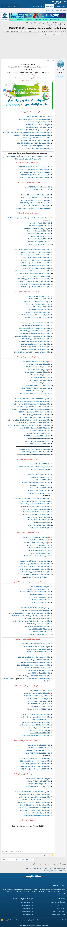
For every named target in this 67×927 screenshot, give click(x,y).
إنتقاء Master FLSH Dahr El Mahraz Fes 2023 (35, 592)
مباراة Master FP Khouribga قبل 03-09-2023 (35, 805)
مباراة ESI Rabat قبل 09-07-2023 (39, 525)
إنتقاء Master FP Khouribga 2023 (39, 784)
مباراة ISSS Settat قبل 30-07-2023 (38, 728)
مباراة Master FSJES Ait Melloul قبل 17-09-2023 (33, 279)
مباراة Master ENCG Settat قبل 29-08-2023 (35, 717)
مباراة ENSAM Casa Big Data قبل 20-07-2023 (34, 449)
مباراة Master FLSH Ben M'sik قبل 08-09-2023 (34, 423)
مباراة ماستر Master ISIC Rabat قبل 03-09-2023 (33, 143)
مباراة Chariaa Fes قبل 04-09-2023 (38, 624)
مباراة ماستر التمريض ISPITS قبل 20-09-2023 (34, 119)
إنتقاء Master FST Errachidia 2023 (38, 545)
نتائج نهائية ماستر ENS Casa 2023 (39, 364)
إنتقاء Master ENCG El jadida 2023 (38, 745)
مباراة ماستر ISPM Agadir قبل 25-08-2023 (35, 146)
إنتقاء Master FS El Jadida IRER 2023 (37, 753)
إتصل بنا (37, 920)
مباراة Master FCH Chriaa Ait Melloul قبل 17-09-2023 (32, 271)
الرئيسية (6, 920)
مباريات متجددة (43, 34)
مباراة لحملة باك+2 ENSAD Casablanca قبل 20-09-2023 (31, 404)
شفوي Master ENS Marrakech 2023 (38, 649)
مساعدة (12, 920)
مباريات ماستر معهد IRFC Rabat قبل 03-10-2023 (33, 130)
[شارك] (5, 61)
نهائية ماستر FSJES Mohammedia (36, 361)
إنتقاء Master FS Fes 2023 (41, 597)
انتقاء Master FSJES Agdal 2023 (39, 490)
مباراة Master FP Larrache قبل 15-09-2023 (35, 344)
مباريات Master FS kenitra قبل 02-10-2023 (35, 175)
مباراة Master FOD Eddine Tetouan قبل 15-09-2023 (32, 336)
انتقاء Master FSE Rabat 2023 (40, 488)
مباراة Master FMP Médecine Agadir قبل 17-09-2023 (32, 250)
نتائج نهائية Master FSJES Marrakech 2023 (35, 644)
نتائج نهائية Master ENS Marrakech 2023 (36, 646)
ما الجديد (41, 6)
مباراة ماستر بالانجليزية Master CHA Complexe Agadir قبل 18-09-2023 (26, 132)
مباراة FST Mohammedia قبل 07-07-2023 (36, 454)
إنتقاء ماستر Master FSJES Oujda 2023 (37, 187)
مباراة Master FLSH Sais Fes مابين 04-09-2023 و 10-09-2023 (29, 613)
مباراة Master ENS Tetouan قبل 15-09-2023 (35, 323)
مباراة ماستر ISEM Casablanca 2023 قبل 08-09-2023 (32, 135)
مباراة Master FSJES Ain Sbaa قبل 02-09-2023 (34, 412)
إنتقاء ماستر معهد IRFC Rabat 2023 (38, 116)
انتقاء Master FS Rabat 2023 (40, 480)
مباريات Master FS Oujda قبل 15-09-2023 (36, 206)
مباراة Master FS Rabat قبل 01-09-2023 (36, 512)
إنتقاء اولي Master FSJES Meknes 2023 (37, 556)
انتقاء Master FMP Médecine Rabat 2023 (36, 482)
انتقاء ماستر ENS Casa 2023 (41, 383)
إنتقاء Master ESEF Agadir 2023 (39, 226)
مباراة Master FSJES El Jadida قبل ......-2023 (35, 761)
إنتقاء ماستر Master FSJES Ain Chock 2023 (35, 388)
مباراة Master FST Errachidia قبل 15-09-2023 (35, 564)
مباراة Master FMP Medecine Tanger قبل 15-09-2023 (32, 352)
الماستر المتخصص (61, 34)
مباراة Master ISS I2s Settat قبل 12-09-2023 (35, 725)
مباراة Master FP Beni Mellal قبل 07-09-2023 (35, 810)
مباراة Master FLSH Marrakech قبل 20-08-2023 (34, 662)
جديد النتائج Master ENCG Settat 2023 (37, 696)
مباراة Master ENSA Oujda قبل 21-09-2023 (35, 200)
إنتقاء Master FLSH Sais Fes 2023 (38, 589)
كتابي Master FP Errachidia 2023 (37, 542)
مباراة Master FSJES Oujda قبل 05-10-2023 (35, 198)
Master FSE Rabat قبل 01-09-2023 (38, 517)
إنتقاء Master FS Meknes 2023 (40, 553)
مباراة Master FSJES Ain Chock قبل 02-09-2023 (33, 407)
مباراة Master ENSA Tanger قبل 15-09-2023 (35, 347)
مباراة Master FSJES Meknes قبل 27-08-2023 (34, 566)
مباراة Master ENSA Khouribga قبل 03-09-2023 (34, 808)
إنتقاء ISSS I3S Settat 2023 (41, 720)
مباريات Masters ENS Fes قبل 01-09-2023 (36, 610)
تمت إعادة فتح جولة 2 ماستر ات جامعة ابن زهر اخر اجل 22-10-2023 (28, 218)
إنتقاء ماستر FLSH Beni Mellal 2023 (38, 786)
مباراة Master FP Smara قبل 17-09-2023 (36, 257)
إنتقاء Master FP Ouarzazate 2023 (38, 231)
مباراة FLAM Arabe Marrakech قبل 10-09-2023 (34, 657)
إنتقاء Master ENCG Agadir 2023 (39, 223)
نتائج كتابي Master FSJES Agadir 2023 (37, 228)
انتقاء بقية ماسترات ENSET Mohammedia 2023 (34, 393)
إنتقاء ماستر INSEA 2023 (42, 522)
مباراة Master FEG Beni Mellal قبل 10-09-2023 (34, 794)
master (25, 31)
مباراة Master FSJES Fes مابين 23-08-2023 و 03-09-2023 (31, 616)
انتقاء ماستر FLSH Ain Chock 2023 (38, 375)
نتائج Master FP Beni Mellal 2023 (39, 781)
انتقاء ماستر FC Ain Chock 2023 (39, 380)
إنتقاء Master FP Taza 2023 (41, 602)
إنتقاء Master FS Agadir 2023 (40, 236)
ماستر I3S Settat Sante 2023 (38, 704)
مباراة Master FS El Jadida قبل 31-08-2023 (35, 764)
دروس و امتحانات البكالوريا (57, 914)
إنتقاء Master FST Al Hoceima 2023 (38, 304)
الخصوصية (19, 920)
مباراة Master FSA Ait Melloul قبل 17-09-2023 (34, 260)
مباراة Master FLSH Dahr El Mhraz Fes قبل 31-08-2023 (31, 621)
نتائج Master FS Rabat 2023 (40, 469)
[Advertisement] (33, 47)
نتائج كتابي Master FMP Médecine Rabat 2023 (34, 467)
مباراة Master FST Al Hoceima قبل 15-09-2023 (34, 341)
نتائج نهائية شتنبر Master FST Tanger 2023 (35, 315)
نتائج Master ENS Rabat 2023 (40, 464)
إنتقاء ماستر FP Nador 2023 (41, 190)
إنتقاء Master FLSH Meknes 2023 (39, 550)
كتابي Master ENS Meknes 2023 (37, 540)
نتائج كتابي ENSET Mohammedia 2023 (37, 436)
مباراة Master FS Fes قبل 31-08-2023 (37, 626)
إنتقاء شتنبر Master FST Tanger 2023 (37, 317)
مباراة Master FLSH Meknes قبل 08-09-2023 (35, 569)
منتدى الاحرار (61, 905)
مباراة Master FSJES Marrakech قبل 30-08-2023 (33, 665)
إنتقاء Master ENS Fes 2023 (41, 600)
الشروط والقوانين (29, 920)
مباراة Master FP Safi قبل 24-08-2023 (37, 660)
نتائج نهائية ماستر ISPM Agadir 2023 (37, 122)
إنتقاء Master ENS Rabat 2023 (40, 477)
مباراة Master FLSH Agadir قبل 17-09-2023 (35, 276)
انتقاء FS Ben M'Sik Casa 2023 (40, 431)
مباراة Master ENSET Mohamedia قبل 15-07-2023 (33, 446)
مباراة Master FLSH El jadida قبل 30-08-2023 (34, 766)
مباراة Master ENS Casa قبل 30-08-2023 (36, 415)
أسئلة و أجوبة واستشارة (58, 902)
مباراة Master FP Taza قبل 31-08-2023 (37, 618)
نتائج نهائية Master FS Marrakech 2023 (37, 668)
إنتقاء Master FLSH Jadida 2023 (39, 748)
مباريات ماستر (52, 34)
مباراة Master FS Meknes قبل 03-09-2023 (36, 572)
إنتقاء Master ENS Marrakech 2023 (38, 652)
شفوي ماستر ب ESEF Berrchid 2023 (38, 698)
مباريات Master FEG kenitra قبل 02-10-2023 (35, 172)
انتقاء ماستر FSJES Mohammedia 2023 (37, 367)
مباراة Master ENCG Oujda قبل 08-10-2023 (35, 195)
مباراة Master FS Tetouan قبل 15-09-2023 (36, 325)
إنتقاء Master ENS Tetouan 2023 (39, 299)
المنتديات (49, 6)
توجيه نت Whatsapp (27, 902)
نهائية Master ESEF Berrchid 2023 (36, 693)
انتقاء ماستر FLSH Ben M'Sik (40, 377)
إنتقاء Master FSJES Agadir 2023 (39, 242)
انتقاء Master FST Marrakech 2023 (38, 673)
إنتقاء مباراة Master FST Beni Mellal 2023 (36, 800)
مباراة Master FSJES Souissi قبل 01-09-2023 (35, 504)
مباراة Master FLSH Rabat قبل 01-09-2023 (35, 514)
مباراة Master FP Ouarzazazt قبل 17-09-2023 (35, 255)
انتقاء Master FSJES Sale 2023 (39, 493)
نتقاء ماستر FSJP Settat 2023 (40, 690)
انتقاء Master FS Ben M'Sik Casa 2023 (37, 441)
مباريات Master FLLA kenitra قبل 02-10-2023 (34, 169)
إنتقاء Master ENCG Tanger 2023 (39, 307)
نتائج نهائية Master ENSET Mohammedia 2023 (34, 428)
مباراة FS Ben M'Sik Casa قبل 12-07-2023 (36, 452)
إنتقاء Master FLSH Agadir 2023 (39, 244)
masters (13, 31)
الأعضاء (31, 6)
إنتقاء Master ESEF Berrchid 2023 (38, 709)
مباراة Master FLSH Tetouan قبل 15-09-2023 (35, 333)
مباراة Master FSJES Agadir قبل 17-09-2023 (35, 273)
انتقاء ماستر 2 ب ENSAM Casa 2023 (38, 391)
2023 (43, 31)
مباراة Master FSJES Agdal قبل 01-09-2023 (35, 506)
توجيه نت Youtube (27, 914)
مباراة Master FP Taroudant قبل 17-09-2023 (35, 252)
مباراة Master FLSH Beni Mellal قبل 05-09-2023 (33, 802)
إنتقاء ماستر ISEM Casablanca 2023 (38, 127)
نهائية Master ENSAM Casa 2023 (37, 372)
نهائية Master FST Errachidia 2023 (36, 537)
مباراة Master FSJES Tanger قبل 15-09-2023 (35, 331)
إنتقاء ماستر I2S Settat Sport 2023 (38, 701)
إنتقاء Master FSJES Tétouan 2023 (38, 296)
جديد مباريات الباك (60, 908)
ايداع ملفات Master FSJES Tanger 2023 (37, 301)
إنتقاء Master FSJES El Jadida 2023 (38, 750)
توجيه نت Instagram (26, 908)
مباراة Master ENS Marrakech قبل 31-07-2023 (34, 676)
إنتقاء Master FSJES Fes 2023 (40, 594)
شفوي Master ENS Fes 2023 (40, 586)
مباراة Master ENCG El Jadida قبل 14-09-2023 (34, 758)
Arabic (62, 920)
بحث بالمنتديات (50, 10)
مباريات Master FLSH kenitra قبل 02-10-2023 (34, 167)
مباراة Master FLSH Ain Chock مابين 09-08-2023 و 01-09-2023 (29, 425)
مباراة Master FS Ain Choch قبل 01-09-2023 (35, 417)
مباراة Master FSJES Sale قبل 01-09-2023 (36, 509)
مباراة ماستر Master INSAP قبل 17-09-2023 (35, 140)
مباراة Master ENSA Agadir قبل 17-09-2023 (35, 263)
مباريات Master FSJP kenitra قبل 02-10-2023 (34, 177)
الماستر (7, 31)
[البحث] (2, 6)
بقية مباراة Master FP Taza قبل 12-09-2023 (35, 608)
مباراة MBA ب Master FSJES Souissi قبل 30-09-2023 (32, 498)
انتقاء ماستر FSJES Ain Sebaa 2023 (38, 385)
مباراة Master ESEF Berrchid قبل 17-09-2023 (35, 714)
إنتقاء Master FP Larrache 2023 (39, 309)
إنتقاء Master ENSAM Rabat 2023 (39, 475)
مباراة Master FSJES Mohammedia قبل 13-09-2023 (32, 401)
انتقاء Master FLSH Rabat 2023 (39, 485)
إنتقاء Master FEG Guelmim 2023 (39, 234)
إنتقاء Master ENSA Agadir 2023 (39, 239)
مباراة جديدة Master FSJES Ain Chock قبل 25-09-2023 (31, 399)
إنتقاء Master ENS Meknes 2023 (39, 548)
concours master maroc (35, 31)
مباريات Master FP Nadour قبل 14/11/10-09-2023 (33, 208)
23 (39, 634)
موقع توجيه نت (60, 6)
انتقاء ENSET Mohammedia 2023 (39, 438)
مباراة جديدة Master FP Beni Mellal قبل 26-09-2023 (32, 792)
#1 (2, 60)
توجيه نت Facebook (27, 905)
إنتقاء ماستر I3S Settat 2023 (40, 706)
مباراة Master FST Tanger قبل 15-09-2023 (36, 339)
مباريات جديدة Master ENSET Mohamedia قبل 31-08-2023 (30, 409)
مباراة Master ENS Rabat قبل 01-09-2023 (36, 501)
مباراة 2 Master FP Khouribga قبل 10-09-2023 (34, 797)
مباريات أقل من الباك (59, 911)
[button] (36, 6)
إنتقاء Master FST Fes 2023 (41, 632)
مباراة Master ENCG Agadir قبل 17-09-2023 (35, 265)
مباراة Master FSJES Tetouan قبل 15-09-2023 (34, 328)
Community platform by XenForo (33, 925)
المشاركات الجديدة (61, 10)
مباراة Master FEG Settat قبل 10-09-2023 (36, 722)
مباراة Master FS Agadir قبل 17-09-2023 (36, 268)
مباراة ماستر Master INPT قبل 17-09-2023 (36, 138)
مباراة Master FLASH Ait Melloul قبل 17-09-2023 (33, 281)
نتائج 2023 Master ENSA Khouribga (38, 778)
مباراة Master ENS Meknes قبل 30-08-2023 (35, 574)
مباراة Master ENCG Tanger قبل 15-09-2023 (35, 349)
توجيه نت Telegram (27, 911)
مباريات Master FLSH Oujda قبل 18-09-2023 (35, 203)
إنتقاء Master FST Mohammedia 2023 (37, 444)
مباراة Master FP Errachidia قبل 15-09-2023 (35, 561)
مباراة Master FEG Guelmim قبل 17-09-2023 (35, 284)
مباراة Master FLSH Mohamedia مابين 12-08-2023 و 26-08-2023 (28, 420)
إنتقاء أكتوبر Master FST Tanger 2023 (37, 312)
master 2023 (19, 31)
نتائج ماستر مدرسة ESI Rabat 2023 (38, 124)
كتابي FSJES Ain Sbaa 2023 (39, 369)
